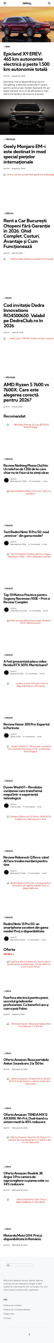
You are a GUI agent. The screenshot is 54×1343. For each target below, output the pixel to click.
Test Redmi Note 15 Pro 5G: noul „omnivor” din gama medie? (26, 534)
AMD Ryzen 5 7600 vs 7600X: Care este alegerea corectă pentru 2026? (26, 392)
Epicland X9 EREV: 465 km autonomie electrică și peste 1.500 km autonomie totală (26, 61)
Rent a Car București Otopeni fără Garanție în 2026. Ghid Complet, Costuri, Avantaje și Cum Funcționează (26, 233)
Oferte (8, 991)
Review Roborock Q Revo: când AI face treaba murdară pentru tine (26, 861)
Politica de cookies (12, 1305)
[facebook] (29, 1334)
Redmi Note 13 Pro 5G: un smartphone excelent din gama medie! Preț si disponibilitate (25, 927)
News (8, 46)
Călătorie (9, 213)
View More (7, 954)
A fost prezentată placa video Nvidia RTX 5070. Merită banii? (25, 663)
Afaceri (8, 298)
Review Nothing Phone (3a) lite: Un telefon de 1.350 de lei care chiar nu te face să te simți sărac (26, 469)
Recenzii (9, 459)
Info (5, 1299)
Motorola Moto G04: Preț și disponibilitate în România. (22, 1237)
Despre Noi (8, 1314)
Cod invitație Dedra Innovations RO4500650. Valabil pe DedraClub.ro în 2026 (24, 315)
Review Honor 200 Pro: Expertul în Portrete (26, 726)
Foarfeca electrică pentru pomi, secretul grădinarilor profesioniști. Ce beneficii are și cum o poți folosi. (26, 1003)
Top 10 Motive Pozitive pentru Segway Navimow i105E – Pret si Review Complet (26, 598)
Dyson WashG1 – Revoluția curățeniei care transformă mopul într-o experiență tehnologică (22, 792)
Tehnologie (10, 139)
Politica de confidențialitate (16, 1309)
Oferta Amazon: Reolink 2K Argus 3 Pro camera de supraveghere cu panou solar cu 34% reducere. (26, 1178)
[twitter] (24, 1334)
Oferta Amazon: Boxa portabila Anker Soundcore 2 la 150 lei (26, 1061)
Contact (7, 1318)
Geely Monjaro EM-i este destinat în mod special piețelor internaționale (24, 154)
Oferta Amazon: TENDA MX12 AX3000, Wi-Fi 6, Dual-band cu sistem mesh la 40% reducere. (25, 1118)
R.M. (8, 76)
